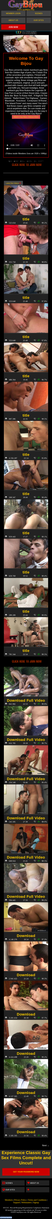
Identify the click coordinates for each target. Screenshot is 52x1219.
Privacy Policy (20, 1200)
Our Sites (39, 20)
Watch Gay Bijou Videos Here (26, 117)
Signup (36, 1202)
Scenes (38, 13)
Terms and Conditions (37, 1200)
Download (26, 936)
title (26, 219)
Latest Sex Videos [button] (12, 183)
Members (9, 1200)
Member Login (13, 13)
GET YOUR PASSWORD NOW (26, 1172)
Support (16, 1202)
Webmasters (26, 1202)
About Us (13, 20)
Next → (45, 1145)
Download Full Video (26, 700)
